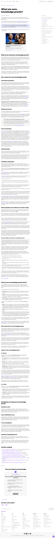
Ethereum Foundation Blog (36, 525)
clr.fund (7, 276)
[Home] (1, 1)
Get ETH (13, 518)
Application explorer (14, 519)
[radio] (15, 480)
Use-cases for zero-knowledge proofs (47, 18)
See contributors (4, 499)
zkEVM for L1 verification (4, 202)
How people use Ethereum (4, 529)
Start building (24, 519)
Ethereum (27, 97)
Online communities (35, 516)
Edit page (8, 15)
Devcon (34, 528)
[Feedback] (53, 536)
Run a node (2, 525)
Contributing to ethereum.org (36, 519)
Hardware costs (44, 38)
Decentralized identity (14, 527)
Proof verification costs (45, 39)
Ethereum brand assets (17, 535)
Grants (23, 522)
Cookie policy (37, 535)
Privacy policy (29, 535)
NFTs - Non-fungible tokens (15, 522)
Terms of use (33, 535)
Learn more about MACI (5, 278)
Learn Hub (2, 515)
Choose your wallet (14, 516)
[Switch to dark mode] (47, 1)
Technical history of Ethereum (47, 519)
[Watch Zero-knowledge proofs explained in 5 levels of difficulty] (15, 39)
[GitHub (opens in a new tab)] (24, 533)
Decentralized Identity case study (19, 125)
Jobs (26, 535)
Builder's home (24, 515)
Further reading (44, 43)
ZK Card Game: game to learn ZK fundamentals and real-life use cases (12, 462)
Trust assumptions (44, 40)
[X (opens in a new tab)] (28, 533)
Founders (23, 528)
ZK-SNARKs (44, 34)
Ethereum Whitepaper (46, 515)
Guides (13, 515)
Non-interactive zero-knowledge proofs (47, 31)
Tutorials (23, 516)
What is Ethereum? (3, 516)
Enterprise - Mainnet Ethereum (26, 526)
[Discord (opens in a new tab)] (30, 533)
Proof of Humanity (44, 22)
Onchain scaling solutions (4, 172)
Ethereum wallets (3, 519)
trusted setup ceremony (14, 376)
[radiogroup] (15, 485)
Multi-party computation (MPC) (6, 375)
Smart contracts (3, 522)
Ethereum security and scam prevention (6, 526)
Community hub (35, 515)
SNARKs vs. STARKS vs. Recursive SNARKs (8, 450)
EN (51, 1)
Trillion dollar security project (47, 526)
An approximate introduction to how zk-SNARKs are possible (11, 456)
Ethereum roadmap (46, 516)
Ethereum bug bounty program (37, 522)
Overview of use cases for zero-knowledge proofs (9, 449)
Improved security (46, 518)
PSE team (21, 141)
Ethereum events (35, 518)
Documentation (24, 518)
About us (13, 535)
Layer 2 (13, 530)
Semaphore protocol (11, 141)
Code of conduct (23, 535)
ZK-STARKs (44, 35)
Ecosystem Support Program (37, 526)
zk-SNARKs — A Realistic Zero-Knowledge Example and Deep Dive (12, 453)
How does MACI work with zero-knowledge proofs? (48, 29)
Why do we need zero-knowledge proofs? (47, 17)
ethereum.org (3, 5)
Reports (45, 525)
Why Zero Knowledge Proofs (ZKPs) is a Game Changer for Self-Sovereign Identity (14, 457)
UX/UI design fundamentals (25, 525)
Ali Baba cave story (4, 322)
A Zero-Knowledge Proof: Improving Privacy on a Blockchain (11, 452)
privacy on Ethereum (25, 106)
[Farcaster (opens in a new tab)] (26, 533)
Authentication (44, 23)
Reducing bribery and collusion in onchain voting (47, 26)
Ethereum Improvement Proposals (48, 522)
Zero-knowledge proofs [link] (10, 5)
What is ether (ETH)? (3, 518)
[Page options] (5, 15)
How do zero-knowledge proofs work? (47, 30)
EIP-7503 (25, 96)
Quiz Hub (2, 528)
